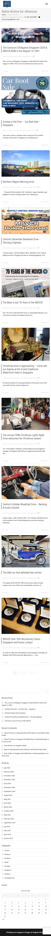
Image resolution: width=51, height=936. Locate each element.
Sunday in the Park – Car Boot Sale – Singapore (20, 709)
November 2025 (9, 780)
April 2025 (7, 784)
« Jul (3, 919)
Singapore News (21, 746)
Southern (7, 874)
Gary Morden (8, 746)
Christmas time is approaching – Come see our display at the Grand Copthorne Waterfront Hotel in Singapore (25, 369)
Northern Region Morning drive (18, 181)
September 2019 (9, 823)
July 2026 (7, 768)
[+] (26, 35)
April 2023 (7, 803)
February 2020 (9, 819)
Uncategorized (26, 56)
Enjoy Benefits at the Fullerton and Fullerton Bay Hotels (28, 749)
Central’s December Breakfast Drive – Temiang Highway (23, 717)
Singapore (7, 870)
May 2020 (7, 815)
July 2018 (7, 827)
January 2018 (8, 838)
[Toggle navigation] (46, 4)
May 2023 (7, 799)
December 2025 (9, 776)
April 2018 (7, 834)
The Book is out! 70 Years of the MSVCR (23, 302)
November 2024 (9, 787)
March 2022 (8, 807)
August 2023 (8, 795)
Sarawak (7, 866)
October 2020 (8, 811)
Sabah (6, 862)
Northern (7, 854)
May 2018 (7, 831)
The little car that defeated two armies (22, 572)
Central (6, 850)
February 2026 (9, 772)
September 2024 (9, 791)
